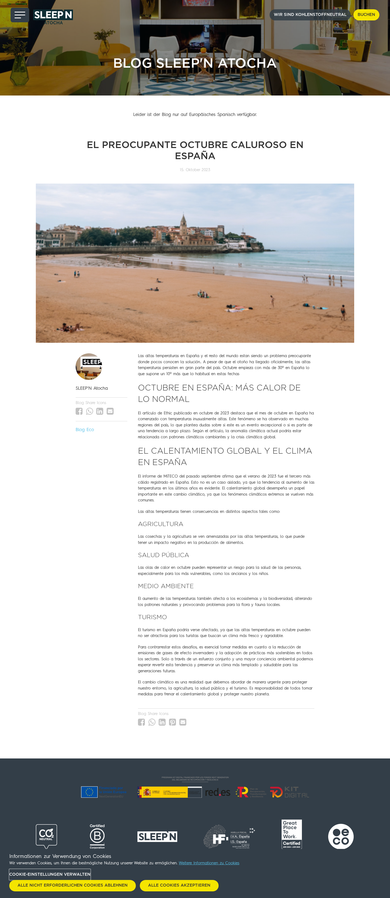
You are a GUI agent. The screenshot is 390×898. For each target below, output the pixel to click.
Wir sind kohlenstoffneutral (310, 15)
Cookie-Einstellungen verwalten (49, 875)
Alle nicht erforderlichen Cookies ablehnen (73, 885)
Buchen (366, 15)
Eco (90, 430)
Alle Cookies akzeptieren (179, 885)
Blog (80, 430)
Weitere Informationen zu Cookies (209, 863)
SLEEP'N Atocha (92, 388)
